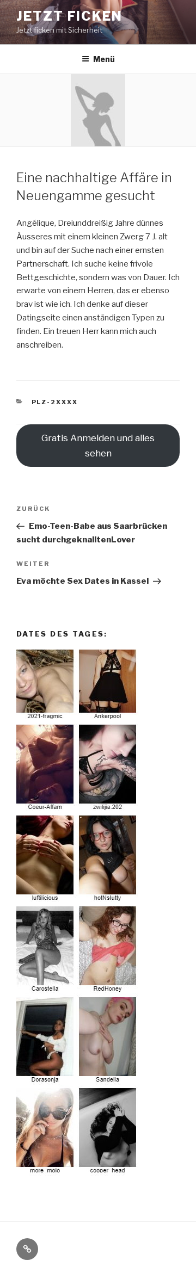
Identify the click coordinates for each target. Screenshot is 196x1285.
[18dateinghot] (77, 1173)
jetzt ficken (69, 16)
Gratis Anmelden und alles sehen (98, 446)
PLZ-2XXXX (55, 402)
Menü (104, 59)
